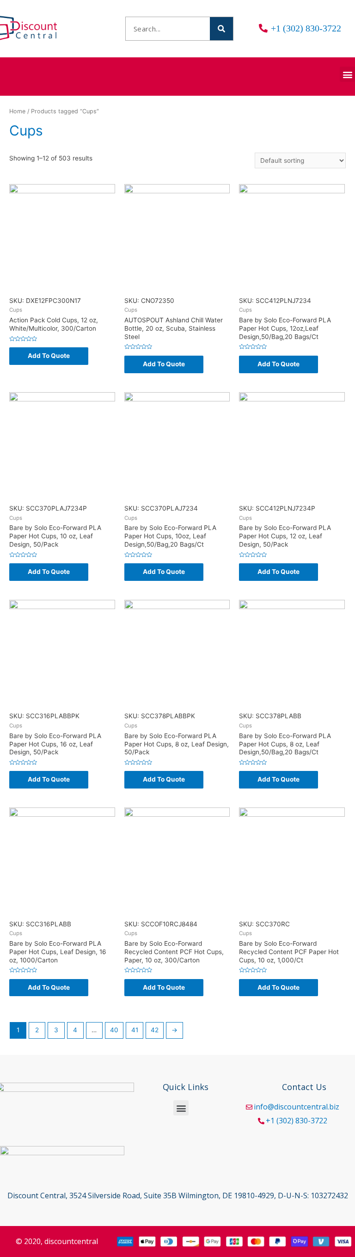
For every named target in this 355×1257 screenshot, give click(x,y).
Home (17, 111)
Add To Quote (49, 355)
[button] (347, 74)
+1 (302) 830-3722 (296, 1120)
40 (114, 1030)
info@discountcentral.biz (296, 1107)
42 (155, 1030)
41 (134, 1030)
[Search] (221, 28)
